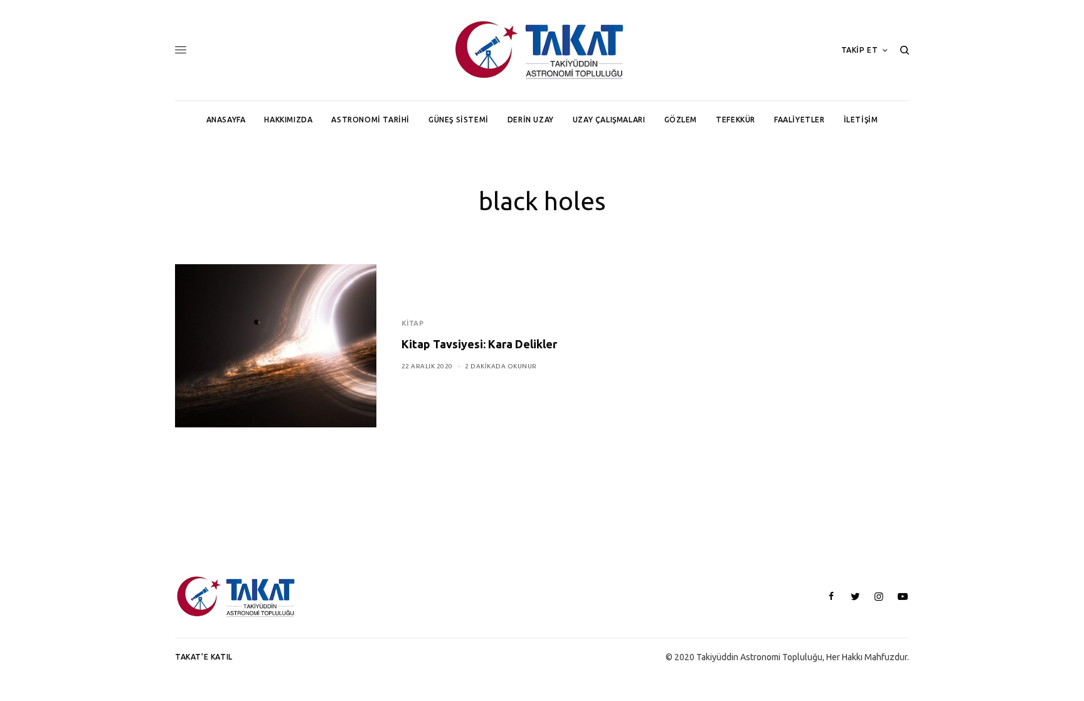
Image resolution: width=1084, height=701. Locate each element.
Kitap (412, 323)
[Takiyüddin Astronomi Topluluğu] (542, 50)
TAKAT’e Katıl (204, 657)
